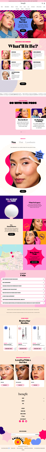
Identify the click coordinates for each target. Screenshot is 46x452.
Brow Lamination (18, 382)
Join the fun (37, 434)
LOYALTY (23, 408)
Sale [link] (44, 6)
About (23, 400)
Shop (23, 398)
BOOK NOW (11, 234)
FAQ (23, 403)
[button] (44, 3)
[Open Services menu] (35, 7)
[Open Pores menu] (18, 7)
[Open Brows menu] (14, 7)
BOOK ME (23, 30)
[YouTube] (26, 421)
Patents (23, 449)
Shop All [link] (17, 8)
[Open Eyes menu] (26, 7)
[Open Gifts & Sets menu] (42, 7)
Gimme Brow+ (20, 344)
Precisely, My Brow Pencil (7, 344)
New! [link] (2, 6)
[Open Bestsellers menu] (10, 7)
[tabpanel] (23, 167)
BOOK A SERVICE (34, 262)
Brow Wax (2, 382)
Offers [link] (22, 8)
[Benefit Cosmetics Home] (23, 3)
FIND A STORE (23, 413)
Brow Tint (32, 382)
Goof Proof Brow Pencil (36, 344)
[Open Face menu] (22, 7)
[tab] (13, 142)
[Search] (43, 3)
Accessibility (23, 419)
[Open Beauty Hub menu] (31, 9)
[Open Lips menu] (30, 7)
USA (24, 416)
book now (5, 385)
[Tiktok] (20, 421)
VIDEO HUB (23, 411)
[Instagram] (23, 421)
